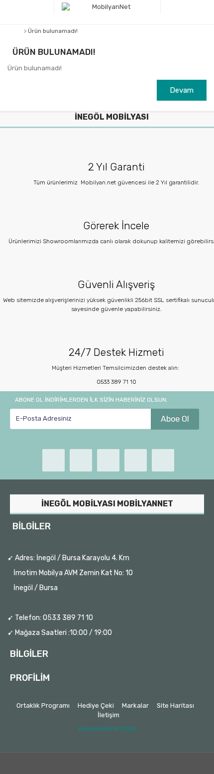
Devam (182, 90)
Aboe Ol (175, 419)
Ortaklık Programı (43, 705)
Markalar (135, 705)
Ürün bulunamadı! (53, 30)
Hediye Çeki (96, 705)
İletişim (108, 715)
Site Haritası (175, 705)
